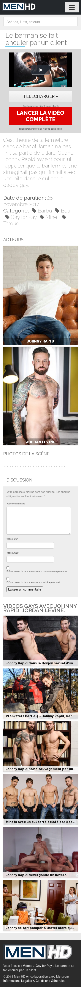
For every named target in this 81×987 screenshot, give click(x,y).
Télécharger (39, 96)
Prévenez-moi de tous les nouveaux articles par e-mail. (33, 582)
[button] (4, 465)
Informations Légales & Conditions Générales (34, 980)
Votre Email (12, 552)
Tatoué (11, 223)
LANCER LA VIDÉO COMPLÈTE (40, 116)
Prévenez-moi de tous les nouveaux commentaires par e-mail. (37, 571)
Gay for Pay (24, 217)
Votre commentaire (15, 503)
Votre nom (12, 538)
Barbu (45, 211)
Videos (27, 965)
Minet (52, 217)
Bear (66, 211)
